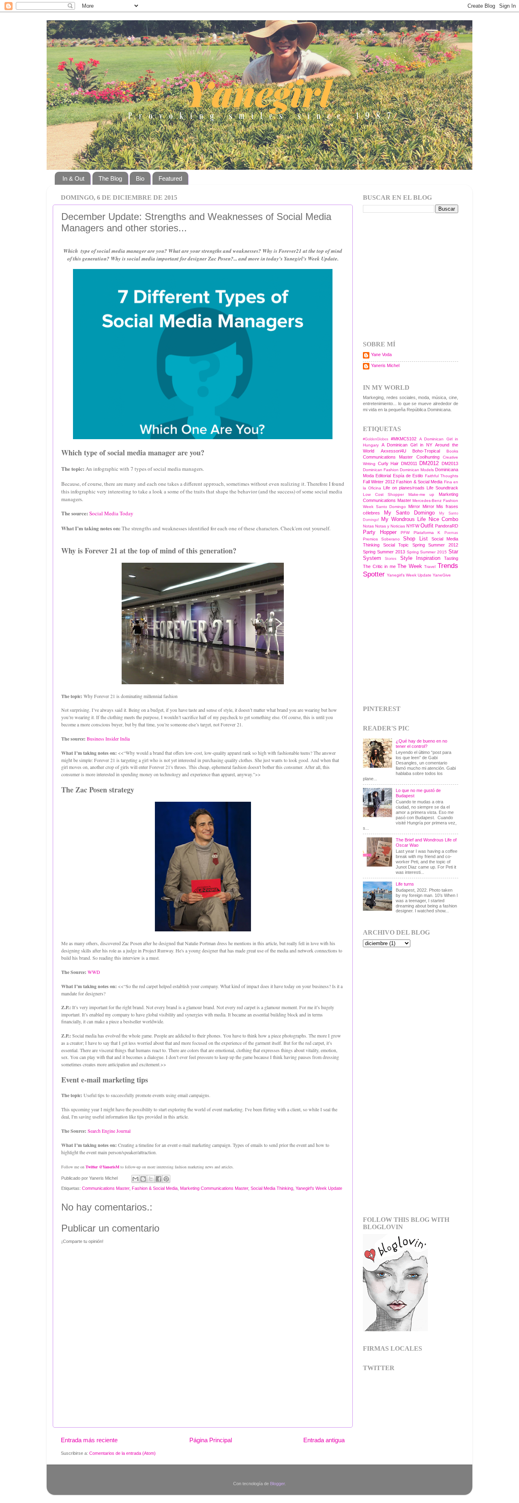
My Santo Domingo (409, 513)
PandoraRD (446, 525)
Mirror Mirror (421, 506)
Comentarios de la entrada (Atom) (122, 1453)
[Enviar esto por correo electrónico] (135, 1179)
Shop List (415, 539)
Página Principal (210, 1440)
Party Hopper (380, 532)
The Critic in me (379, 566)
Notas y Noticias (390, 526)
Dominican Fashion (381, 470)
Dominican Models (417, 470)
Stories (391, 559)
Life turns (405, 884)
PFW (405, 532)
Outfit (426, 526)
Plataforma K (427, 532)
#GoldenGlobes (375, 439)
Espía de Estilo (408, 475)
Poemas (451, 533)
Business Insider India (108, 738)
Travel (429, 566)
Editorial (383, 475)
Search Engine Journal (109, 1130)
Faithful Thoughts (441, 476)
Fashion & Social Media (155, 1188)
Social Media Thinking (272, 1188)
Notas (368, 526)
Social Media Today (111, 513)
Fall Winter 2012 (379, 481)
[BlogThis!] (143, 1179)
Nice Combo (443, 519)
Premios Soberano (381, 539)
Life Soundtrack (442, 487)
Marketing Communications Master (214, 1188)
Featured (170, 178)
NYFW (412, 525)
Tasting (451, 558)
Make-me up (421, 494)
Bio (140, 178)
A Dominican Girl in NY (407, 444)
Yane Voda (381, 354)
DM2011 (409, 463)
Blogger (277, 1483)
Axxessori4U (393, 450)
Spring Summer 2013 (384, 551)
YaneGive (442, 575)
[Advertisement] (413, 276)
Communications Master (105, 1188)
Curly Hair (388, 463)
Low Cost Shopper (383, 494)
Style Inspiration (420, 558)
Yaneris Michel (385, 365)
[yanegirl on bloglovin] (395, 1329)
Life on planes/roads (404, 487)
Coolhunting (428, 457)
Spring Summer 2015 (427, 552)
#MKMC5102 (403, 438)
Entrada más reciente (89, 1440)
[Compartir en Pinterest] (166, 1179)
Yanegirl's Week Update (319, 1188)
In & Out (73, 178)
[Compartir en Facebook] (158, 1179)
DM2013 (450, 463)
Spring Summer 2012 (435, 544)
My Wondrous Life (403, 519)
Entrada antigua (324, 1440)
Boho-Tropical (426, 450)
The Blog (110, 178)
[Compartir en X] (151, 1179)
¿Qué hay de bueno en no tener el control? (421, 744)
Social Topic (396, 544)
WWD (94, 972)
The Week (409, 566)
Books (452, 451)
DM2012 (429, 463)
